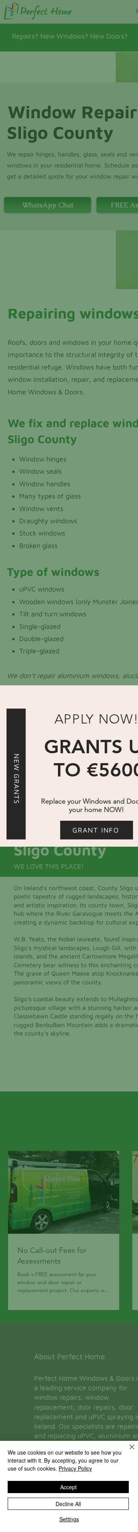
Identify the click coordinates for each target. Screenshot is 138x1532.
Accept (68, 1487)
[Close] (127, 1451)
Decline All (68, 1504)
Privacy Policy (75, 1468)
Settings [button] (69, 1519)
